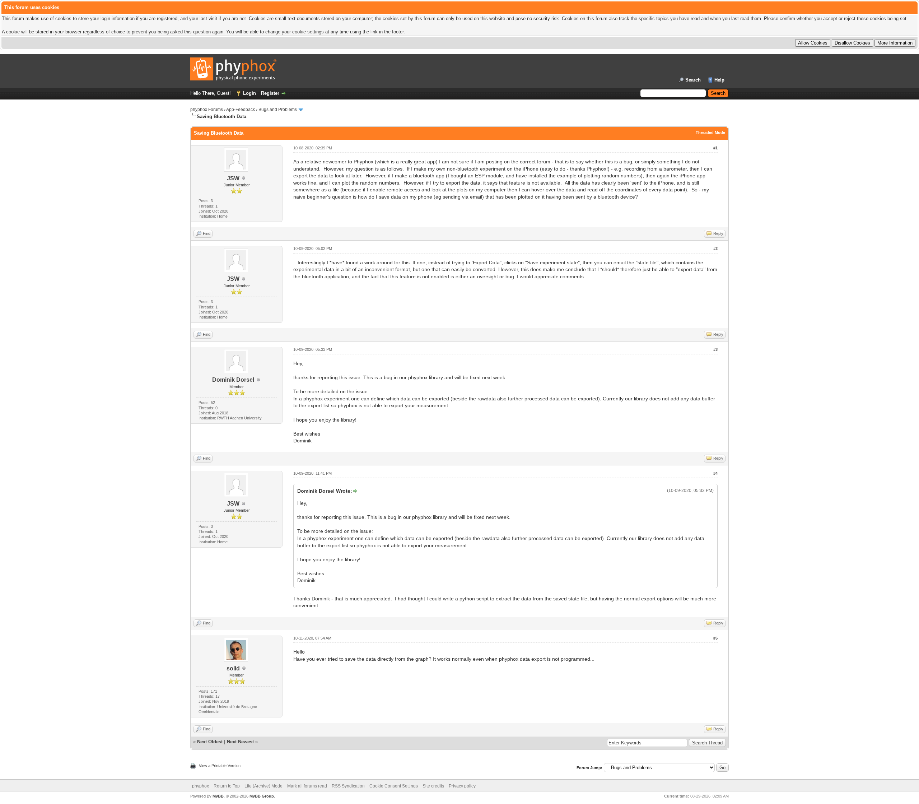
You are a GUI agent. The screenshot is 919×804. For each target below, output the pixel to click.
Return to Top (227, 786)
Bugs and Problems (277, 109)
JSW (233, 178)
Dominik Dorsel (233, 380)
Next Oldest (210, 741)
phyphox (200, 786)
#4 (715, 473)
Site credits (433, 786)
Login (249, 93)
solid (233, 668)
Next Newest (240, 741)
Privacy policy (462, 786)
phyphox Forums (206, 109)
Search (693, 80)
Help (719, 80)
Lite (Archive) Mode (263, 786)
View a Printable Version (220, 765)
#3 (715, 349)
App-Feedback (240, 109)
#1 (715, 148)
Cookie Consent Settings (393, 786)
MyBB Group (261, 796)
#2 (715, 248)
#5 (715, 638)
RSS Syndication (348, 786)
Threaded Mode (710, 132)
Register (270, 93)
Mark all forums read (307, 786)
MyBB (218, 796)
